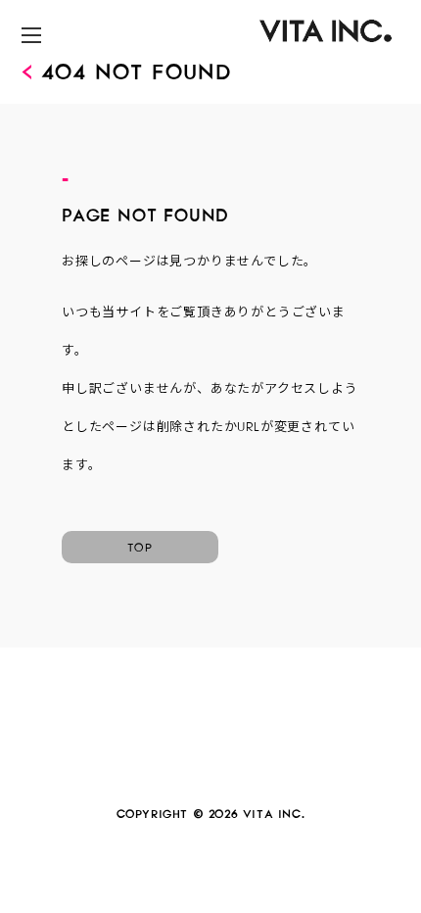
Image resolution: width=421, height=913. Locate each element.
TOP (140, 545)
